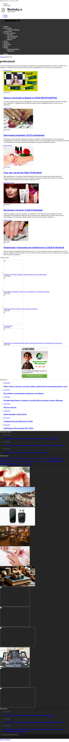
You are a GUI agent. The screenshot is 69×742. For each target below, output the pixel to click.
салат (21, 464)
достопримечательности (29, 458)
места (48, 458)
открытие (11, 461)
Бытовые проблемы (13, 29)
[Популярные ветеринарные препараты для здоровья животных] (15, 626)
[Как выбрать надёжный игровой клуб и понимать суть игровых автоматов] (13, 290)
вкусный (6, 458)
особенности (55, 458)
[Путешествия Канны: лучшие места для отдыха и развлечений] (17, 506)
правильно (16, 461)
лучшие (43, 458)
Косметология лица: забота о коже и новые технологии (20, 309)
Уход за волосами (12, 36)
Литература (10, 51)
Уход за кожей (11, 38)
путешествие (55, 460)
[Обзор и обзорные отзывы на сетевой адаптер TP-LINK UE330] (17, 525)
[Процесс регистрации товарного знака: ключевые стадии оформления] (13, 273)
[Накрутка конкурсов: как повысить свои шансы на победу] (17, 707)
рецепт (17, 464)
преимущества (26, 461)
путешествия (7, 463)
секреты (25, 464)
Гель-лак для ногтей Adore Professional (23, 172)
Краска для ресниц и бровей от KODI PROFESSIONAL (30, 98)
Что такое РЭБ (8, 326)
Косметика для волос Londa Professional (23, 210)
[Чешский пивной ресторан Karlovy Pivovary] (15, 545)
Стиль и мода (8, 31)
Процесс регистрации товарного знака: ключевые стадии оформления (25, 274)
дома (22, 458)
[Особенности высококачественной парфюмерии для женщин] (15, 606)
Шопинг (6, 46)
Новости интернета (13, 49)
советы (30, 464)
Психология (7, 44)
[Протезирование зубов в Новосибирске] (15, 486)
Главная (6, 26)
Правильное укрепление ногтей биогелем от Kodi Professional (34, 247)
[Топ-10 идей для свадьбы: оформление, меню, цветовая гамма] (15, 687)
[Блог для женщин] (11, 12)
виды (1, 458)
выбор (10, 458)
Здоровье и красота (9, 33)
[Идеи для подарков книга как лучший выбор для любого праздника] (17, 586)
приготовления (44, 461)
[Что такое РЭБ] (13, 324)
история (38, 458)
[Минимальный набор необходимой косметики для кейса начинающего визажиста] (15, 666)
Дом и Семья (8, 28)
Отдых (6, 41)
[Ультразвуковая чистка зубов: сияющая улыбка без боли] (17, 646)
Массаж (9, 39)
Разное (6, 47)
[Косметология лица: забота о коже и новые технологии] (13, 307)
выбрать (16, 458)
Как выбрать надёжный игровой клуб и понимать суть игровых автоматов (27, 291)
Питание (6, 42)
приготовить (36, 461)
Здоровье (10, 34)
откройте (4, 460)
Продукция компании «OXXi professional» (24, 135)
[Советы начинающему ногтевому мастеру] (15, 565)
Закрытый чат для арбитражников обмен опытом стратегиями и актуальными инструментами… (33, 343)
